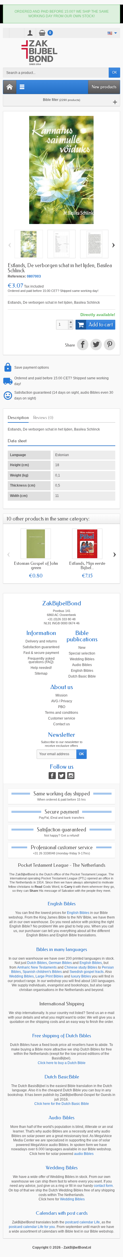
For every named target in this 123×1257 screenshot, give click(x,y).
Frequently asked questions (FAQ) (41, 660)
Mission (61, 695)
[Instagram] (70, 775)
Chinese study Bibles (80, 967)
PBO (61, 707)
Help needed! (41, 668)
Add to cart (101, 325)
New (82, 648)
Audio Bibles (82, 665)
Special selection (82, 653)
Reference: (17, 276)
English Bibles (82, 671)
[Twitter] (61, 775)
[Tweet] (96, 345)
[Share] (82, 345)
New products (104, 86)
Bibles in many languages (61, 949)
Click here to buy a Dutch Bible (62, 1063)
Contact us (61, 724)
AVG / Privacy (61, 701)
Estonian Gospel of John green (36, 565)
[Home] (9, 87)
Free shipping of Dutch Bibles (61, 1035)
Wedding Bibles (82, 659)
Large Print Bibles (49, 976)
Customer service (61, 718)
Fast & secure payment (41, 653)
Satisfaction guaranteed (41, 647)
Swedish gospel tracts (87, 972)
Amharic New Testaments (37, 967)
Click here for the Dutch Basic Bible (61, 1104)
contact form (103, 1186)
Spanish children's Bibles (42, 972)
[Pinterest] (109, 345)
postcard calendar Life (82, 1222)
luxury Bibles (81, 976)
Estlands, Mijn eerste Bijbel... (87, 565)
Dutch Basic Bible (82, 676)
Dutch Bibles (37, 963)
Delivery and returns (41, 641)
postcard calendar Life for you (32, 1227)
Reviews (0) (43, 417)
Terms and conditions (61, 713)
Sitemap (41, 673)
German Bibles (60, 963)
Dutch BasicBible (61, 1077)
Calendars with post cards (62, 1213)
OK (114, 72)
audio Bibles (84, 1154)
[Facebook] (52, 775)
